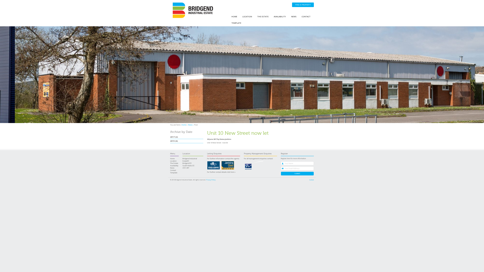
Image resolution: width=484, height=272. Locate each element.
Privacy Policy (211, 180)
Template (236, 23)
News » (191, 125)
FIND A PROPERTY (303, 5)
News (293, 16)
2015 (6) (174, 141)
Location (247, 16)
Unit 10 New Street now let (238, 133)
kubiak (311, 180)
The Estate (263, 16)
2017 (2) (174, 137)
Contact (306, 16)
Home (234, 16)
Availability (280, 16)
